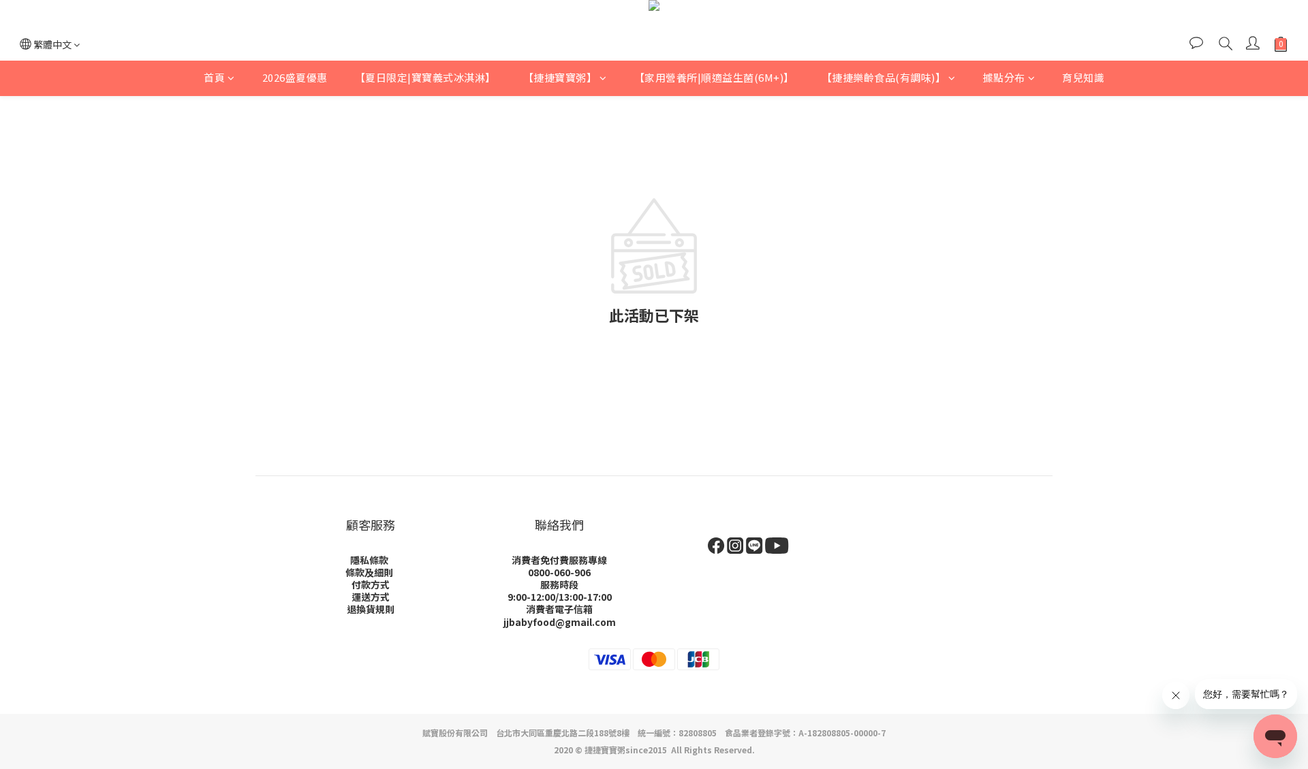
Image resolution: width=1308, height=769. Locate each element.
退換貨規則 (370, 609)
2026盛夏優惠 (295, 77)
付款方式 (371, 584)
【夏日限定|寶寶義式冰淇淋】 (425, 77)
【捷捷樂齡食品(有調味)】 (884, 77)
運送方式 (371, 596)
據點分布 (1004, 77)
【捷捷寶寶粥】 (560, 77)
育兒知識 (1083, 77)
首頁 (214, 77)
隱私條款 (369, 560)
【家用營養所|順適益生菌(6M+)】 (714, 77)
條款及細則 (369, 572)
